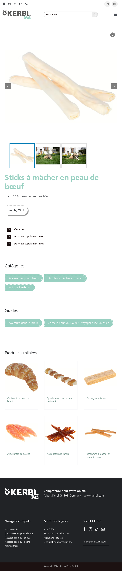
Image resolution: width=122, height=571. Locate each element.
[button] (114, 86)
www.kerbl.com (94, 495)
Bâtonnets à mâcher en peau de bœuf (98, 455)
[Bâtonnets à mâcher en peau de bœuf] (100, 432)
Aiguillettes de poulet (18, 453)
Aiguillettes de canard (58, 453)
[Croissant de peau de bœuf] (21, 377)
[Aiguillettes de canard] (60, 432)
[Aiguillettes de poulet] (21, 432)
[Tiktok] (96, 529)
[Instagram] (90, 529)
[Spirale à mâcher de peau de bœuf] (60, 377)
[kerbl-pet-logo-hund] (17, 11)
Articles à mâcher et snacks (65, 278)
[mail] (20, 4)
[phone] (26, 4)
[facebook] (4, 4)
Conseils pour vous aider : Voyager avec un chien (78, 323)
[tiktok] (15, 4)
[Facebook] (84, 529)
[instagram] (9, 4)
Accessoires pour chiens (24, 278)
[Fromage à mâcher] (100, 377)
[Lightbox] (112, 34)
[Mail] (103, 529)
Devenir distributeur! (96, 541)
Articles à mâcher (20, 287)
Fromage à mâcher (96, 398)
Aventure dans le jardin (23, 323)
